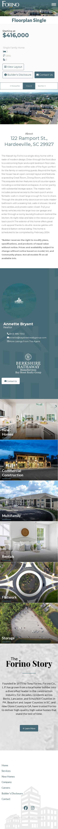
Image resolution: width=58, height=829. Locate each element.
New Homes (8, 776)
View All (29, 86)
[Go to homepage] (10, 4)
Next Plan (41, 86)
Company (7, 782)
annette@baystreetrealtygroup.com (27, 337)
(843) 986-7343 (17, 334)
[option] (29, 106)
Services (6, 770)
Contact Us (46, 74)
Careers (6, 787)
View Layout (14, 66)
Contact (6, 799)
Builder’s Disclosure (12, 793)
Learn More (29, 728)
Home (5, 765)
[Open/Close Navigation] (54, 4)
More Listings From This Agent (24, 341)
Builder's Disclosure (19, 74)
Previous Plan (15, 86)
